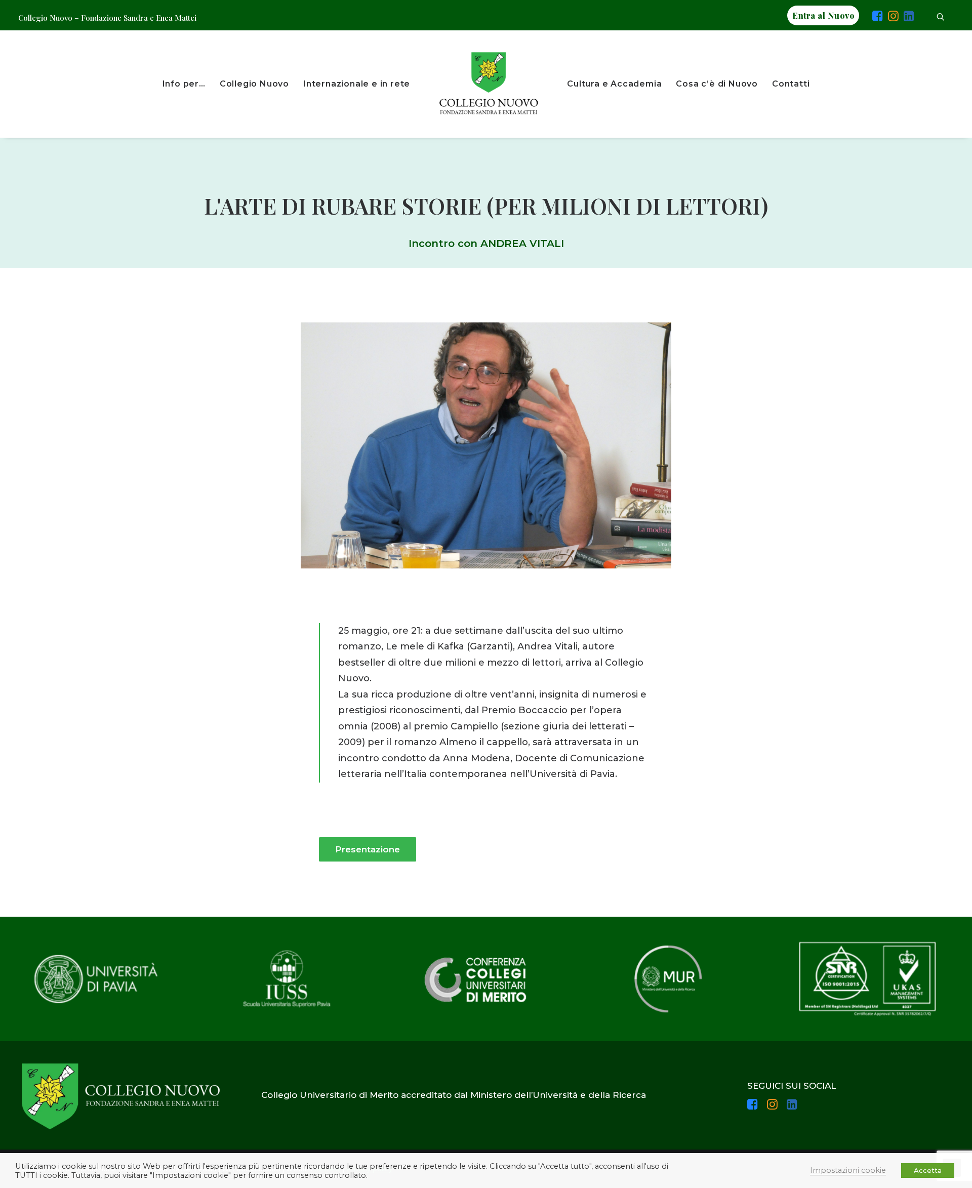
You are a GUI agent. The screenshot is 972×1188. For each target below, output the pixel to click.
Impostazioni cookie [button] (848, 1170)
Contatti (790, 84)
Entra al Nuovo (823, 15)
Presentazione (367, 849)
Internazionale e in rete (356, 84)
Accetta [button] (928, 1170)
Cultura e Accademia (614, 84)
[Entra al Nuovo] (865, 17)
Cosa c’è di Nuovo (717, 84)
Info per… (184, 84)
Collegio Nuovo (254, 84)
